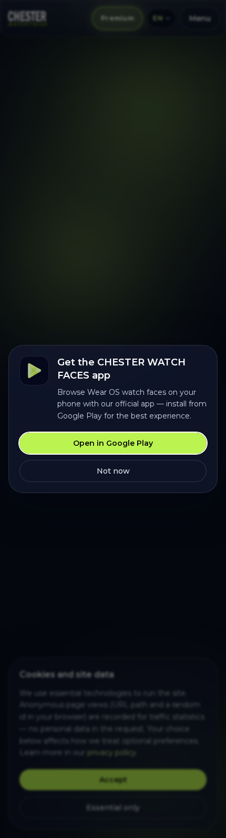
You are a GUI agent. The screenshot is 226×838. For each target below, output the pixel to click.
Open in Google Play (113, 443)
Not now (113, 471)
